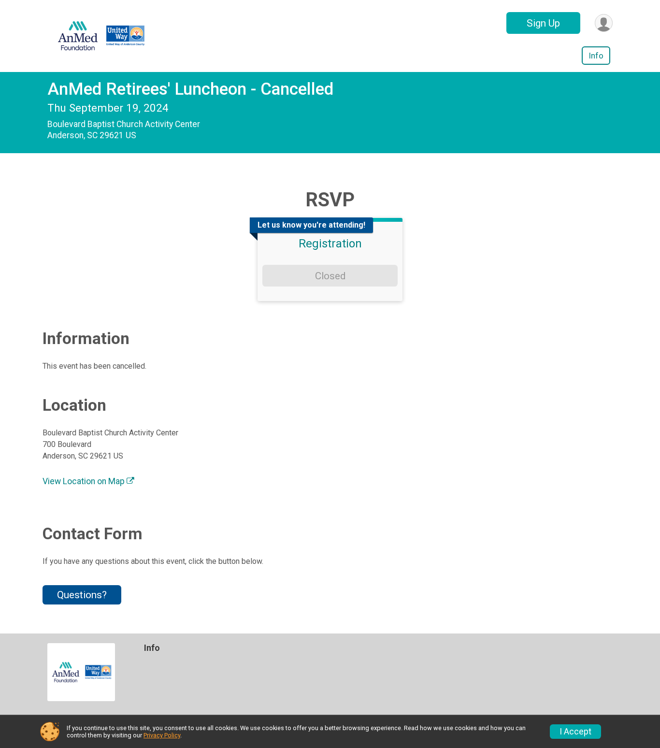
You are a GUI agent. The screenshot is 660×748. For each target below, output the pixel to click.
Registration (330, 243)
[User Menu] (604, 23)
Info (595, 55)
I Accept (575, 731)
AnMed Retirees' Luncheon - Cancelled (190, 89)
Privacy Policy (161, 735)
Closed (330, 276)
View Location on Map (85, 481)
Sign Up (543, 23)
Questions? (82, 595)
